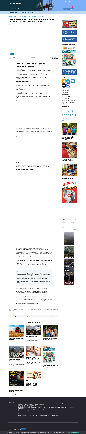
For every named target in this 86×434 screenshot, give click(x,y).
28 (70, 115)
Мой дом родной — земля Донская (69, 100)
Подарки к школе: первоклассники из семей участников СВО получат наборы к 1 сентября (32, 359)
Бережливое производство (15, 309)
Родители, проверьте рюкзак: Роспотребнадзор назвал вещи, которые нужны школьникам (69, 137)
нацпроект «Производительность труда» (30, 309)
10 (62, 112)
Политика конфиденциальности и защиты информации (29, 413)
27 (68, 115)
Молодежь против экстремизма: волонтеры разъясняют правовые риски (69, 160)
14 (70, 112)
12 (66, 112)
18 (64, 114)
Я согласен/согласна (75, 432)
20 (68, 114)
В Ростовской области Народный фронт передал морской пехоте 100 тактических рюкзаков (15, 361)
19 (66, 114)
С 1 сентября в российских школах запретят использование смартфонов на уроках (16, 389)
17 (62, 114)
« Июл (63, 120)
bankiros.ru (74, 229)
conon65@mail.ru (67, 4)
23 (75, 114)
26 (66, 115)
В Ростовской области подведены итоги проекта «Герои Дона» (32, 338)
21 (70, 114)
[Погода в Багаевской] (69, 206)
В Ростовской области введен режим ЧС (16, 339)
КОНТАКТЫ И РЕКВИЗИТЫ (27, 12)
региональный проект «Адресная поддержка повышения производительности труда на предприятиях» (30, 311)
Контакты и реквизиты (11, 402)
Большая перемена (66, 96)
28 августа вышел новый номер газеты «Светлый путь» (50, 364)
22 (72, 114)
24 (62, 115)
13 (68, 112)
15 (72, 112)
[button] (15, 316)
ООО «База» (41, 309)
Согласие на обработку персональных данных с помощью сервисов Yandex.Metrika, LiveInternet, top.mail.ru (38, 415)
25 (64, 115)
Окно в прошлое (65, 94)
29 (72, 115)
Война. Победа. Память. (66, 92)
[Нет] (84, 432)
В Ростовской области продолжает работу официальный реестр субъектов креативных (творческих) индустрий (32, 383)
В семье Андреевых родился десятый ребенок (50, 339)
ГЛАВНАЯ (12, 12)
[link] (68, 7)
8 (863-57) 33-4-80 (67, 1)
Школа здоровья (65, 98)
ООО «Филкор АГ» (13, 310)
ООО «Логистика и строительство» (51, 309)
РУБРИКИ (17, 12)
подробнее (27, 432)
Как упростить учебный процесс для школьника (67, 177)
